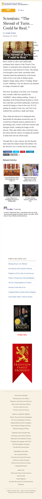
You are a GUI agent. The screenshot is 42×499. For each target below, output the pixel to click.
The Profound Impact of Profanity (21, 444)
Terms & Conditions (29, 492)
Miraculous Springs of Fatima (21, 428)
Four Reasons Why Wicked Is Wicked (20, 268)
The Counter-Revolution (20, 454)
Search (27, 490)
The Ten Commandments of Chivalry (19, 283)
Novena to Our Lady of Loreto (21, 410)
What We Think (21, 476)
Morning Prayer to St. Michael (17, 264)
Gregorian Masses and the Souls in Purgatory (22, 292)
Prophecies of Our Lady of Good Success (21, 273)
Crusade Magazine (21, 478)
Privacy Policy (20, 492)
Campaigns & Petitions (21, 465)
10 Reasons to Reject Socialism (21, 460)
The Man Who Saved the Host (21, 447)
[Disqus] (21, 230)
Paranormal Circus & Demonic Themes (21, 438)
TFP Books (21, 484)
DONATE (8, 10)
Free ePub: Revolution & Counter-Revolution (21, 481)
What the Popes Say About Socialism (21, 463)
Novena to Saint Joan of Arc (17, 287)
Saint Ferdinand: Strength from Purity (21, 425)
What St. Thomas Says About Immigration (21, 278)
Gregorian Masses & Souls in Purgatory (21, 423)
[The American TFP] (15, 4)
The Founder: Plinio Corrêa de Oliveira (20, 297)
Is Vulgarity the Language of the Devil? (21, 441)
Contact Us (22, 490)
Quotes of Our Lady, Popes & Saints (21, 404)
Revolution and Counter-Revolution (21, 457)
